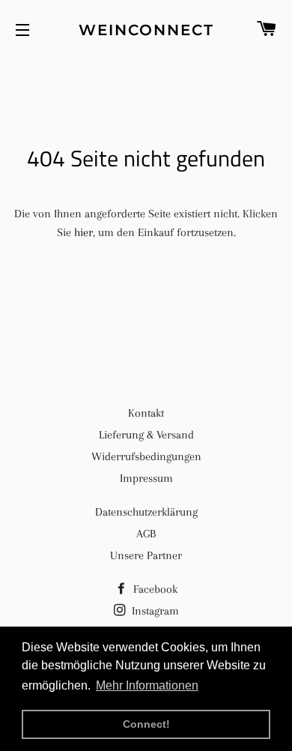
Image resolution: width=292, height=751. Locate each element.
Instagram (154, 611)
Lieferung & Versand (146, 434)
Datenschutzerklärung (146, 512)
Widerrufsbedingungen (146, 456)
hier (83, 232)
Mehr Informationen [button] (147, 685)
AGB (146, 533)
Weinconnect (146, 30)
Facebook (153, 589)
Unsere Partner (146, 555)
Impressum (146, 478)
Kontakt (146, 413)
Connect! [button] (146, 724)
